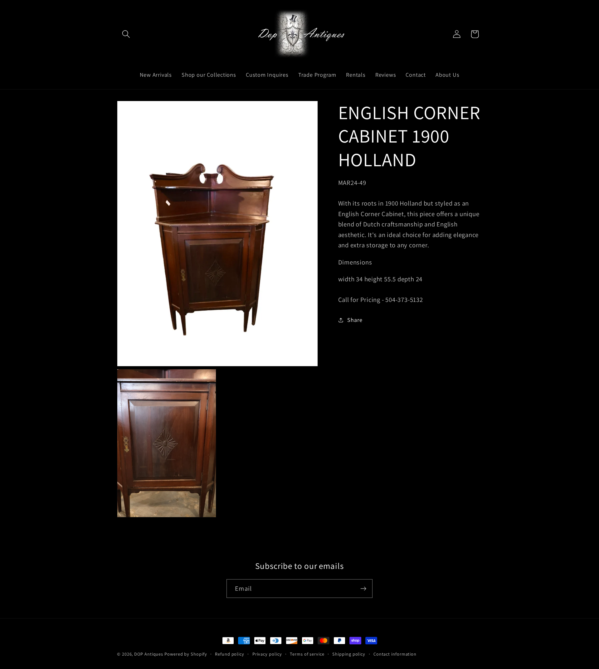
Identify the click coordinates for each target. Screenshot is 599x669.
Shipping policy (348, 654)
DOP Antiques (148, 654)
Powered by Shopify (185, 654)
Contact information (394, 654)
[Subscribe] (363, 588)
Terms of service (307, 654)
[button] (126, 34)
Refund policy (229, 654)
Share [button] (354, 319)
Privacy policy (267, 654)
